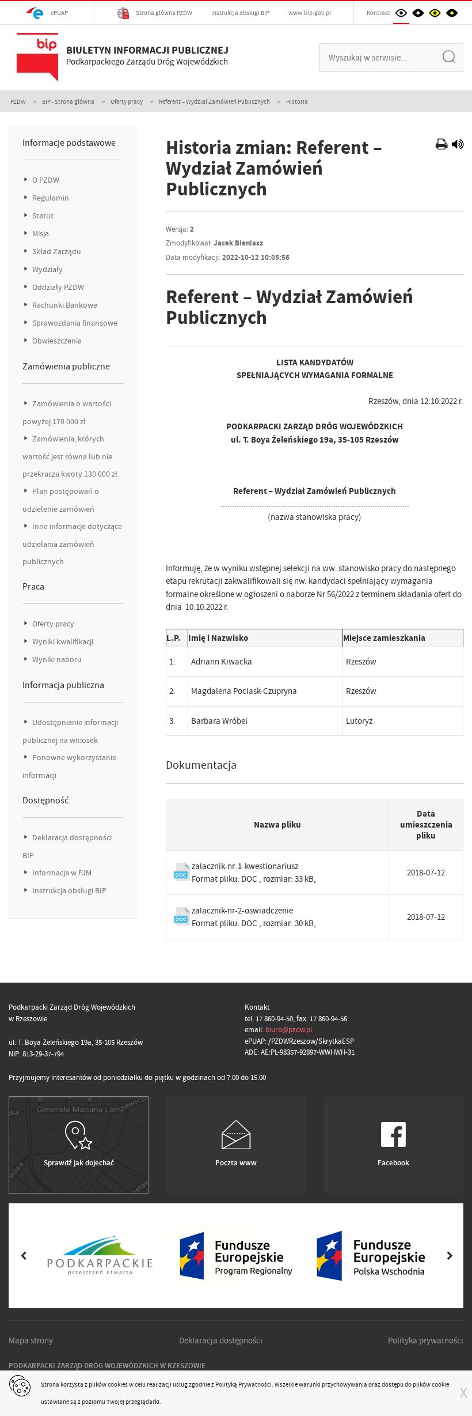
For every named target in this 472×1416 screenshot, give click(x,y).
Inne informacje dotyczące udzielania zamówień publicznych (72, 544)
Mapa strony (31, 1340)
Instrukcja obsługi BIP (240, 13)
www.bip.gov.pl (309, 13)
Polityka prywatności (425, 1340)
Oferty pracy (127, 101)
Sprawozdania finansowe (74, 323)
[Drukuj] (443, 146)
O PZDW (45, 180)
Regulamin (50, 198)
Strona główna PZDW (163, 13)
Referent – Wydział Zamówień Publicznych (214, 101)
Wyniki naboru (56, 659)
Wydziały (47, 269)
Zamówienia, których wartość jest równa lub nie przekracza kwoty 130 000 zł (69, 456)
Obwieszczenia (56, 341)
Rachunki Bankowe (64, 305)
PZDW (18, 101)
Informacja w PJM (61, 873)
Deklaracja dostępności (220, 1340)
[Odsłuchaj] (457, 146)
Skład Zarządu (56, 251)
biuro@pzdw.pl (288, 1029)
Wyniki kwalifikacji (62, 642)
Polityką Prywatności (243, 1384)
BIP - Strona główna (68, 101)
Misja (40, 234)
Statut (42, 216)
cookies (118, 1384)
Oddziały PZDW (57, 287)
